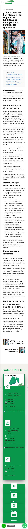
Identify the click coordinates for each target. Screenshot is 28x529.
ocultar (12, 72)
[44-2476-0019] (6, 469)
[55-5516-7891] (6, 403)
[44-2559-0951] (6, 471)
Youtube (14, 521)
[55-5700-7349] (6, 402)
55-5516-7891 (11, 403)
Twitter (14, 511)
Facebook (14, 492)
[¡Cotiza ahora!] (4, 526)
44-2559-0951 (11, 471)
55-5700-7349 (11, 401)
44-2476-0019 (11, 468)
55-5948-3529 (11, 399)
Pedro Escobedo (8, 9)
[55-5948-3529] (6, 399)
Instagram (14, 501)
